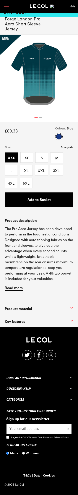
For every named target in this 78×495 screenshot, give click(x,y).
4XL (11, 183)
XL (26, 170)
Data (37, 475)
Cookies (49, 475)
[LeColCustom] (39, 7)
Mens (14, 453)
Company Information (23, 378)
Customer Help (18, 389)
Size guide (67, 147)
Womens (32, 453)
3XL (56, 170)
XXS (11, 158)
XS (26, 158)
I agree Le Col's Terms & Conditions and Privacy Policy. (40, 437)
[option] (39, 74)
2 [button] (40, 117)
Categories (15, 399)
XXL (41, 170)
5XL (26, 183)
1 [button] (36, 117)
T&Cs (27, 475)
